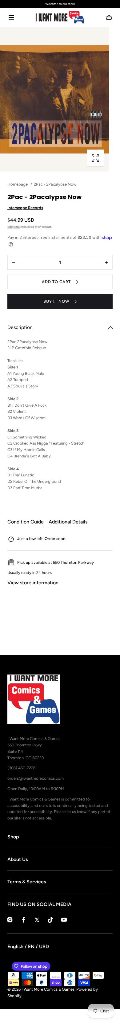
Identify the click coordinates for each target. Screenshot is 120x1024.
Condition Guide (25, 522)
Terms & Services (26, 882)
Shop (13, 837)
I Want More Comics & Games (48, 989)
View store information (32, 583)
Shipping (13, 227)
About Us (17, 859)
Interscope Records (25, 207)
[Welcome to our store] (60, 4)
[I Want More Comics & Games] (60, 17)
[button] (11, 17)
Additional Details (68, 522)
